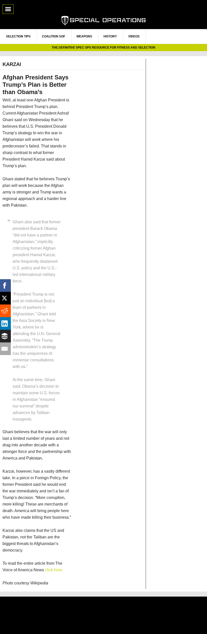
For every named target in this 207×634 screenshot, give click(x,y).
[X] (6, 298)
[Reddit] (6, 310)
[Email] (6, 348)
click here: (54, 570)
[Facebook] (6, 285)
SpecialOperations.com (103, 20)
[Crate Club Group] (103, 615)
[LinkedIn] (6, 323)
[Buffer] (6, 336)
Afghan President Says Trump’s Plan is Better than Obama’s (35, 84)
